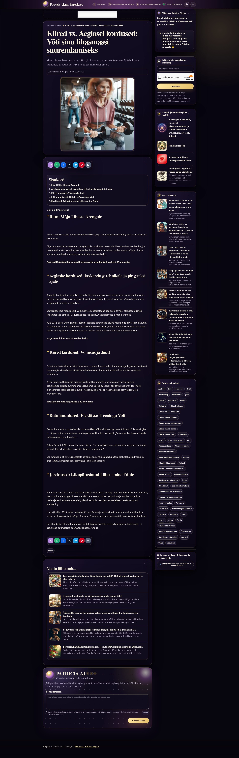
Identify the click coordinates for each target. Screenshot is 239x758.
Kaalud (161, 400)
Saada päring (138, 721)
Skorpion (174, 514)
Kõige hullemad (176, 406)
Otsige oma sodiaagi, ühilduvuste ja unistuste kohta (175, 564)
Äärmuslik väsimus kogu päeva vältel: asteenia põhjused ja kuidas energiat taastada (101, 614)
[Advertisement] (97, 14)
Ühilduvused (186, 531)
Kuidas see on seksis (167, 429)
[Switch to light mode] (186, 4)
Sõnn (184, 514)
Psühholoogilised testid (182, 508)
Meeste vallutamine (167, 451)
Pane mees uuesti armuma (170, 491)
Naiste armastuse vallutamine (171, 469)
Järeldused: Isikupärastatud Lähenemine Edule (74, 201)
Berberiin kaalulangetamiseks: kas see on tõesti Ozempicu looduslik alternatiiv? (103, 646)
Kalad (182, 400)
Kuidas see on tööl (166, 434)
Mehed (186, 457)
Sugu (170, 520)
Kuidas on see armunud (168, 412)
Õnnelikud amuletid (180, 486)
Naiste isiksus (164, 474)
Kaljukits (162, 406)
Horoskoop (163, 394)
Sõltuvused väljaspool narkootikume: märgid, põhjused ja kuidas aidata (99, 629)
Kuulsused (182, 434)
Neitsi (184, 480)
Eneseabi (179, 389)
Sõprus (161, 520)
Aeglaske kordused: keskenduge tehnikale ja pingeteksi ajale (81, 189)
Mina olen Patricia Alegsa (174, 13)
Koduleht (51, 25)
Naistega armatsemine (168, 480)
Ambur (161, 389)
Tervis (59, 25)
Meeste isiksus (164, 446)
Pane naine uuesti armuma (170, 497)
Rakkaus (162, 514)
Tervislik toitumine (166, 526)
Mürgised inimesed (166, 463)
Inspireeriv (176, 394)
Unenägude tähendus (167, 537)
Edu (170, 389)
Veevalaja (171, 543)
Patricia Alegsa (61, 71)
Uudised (184, 537)
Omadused (163, 486)
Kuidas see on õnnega (167, 417)
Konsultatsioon (54, 691)
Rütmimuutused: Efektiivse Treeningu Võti (72, 197)
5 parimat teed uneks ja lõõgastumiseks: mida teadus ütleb (92, 596)
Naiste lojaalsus (181, 474)
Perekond (180, 503)
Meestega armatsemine (168, 457)
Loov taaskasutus (175, 440)
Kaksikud (172, 400)
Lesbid (161, 440)
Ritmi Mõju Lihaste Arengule (65, 185)
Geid (189, 389)
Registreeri (175, 86)
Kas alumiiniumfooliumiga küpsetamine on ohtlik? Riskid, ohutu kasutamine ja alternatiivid (103, 577)
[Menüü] (193, 4)
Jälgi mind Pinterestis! (58, 210)
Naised (182, 463)
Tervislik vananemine (167, 531)
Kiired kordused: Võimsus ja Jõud (67, 193)
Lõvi (189, 440)
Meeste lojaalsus (182, 446)
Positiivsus (163, 508)
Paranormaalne (165, 503)
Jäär (187, 394)
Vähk (160, 543)
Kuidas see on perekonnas (169, 423)
